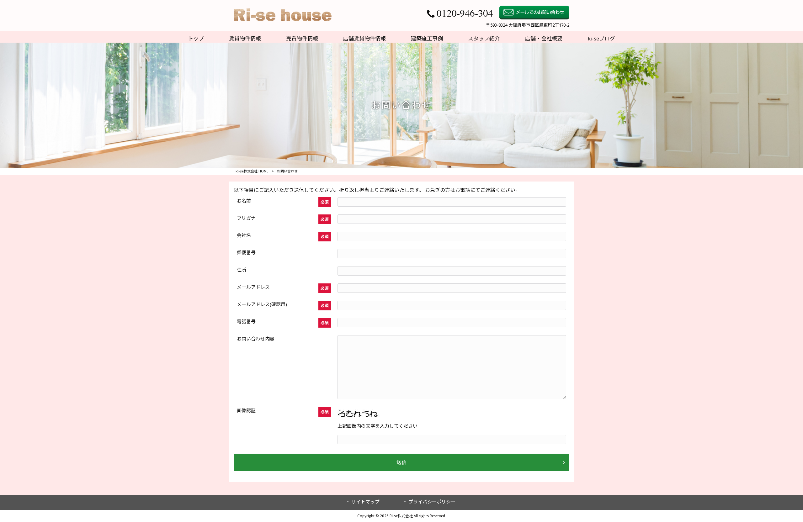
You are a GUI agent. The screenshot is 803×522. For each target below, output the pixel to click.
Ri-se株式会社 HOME (252, 171)
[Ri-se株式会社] (282, 24)
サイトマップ (365, 502)
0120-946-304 (465, 12)
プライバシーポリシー (431, 502)
